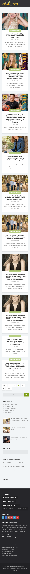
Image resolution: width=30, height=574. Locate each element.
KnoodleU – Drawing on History (12, 470)
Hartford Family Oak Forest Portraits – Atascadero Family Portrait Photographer (15, 197)
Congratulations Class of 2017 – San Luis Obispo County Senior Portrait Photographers (15, 158)
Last (9, 388)
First (4, 385)
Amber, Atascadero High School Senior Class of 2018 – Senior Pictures (15, 35)
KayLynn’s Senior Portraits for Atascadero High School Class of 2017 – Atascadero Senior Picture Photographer (15, 277)
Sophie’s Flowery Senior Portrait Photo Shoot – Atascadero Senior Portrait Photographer (15, 342)
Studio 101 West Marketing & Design (14, 466)
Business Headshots (11, 404)
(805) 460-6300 (7, 553)
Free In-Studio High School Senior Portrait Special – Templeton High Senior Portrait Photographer (15, 76)
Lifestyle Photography (11, 408)
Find (26, 394)
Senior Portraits (15, 30)
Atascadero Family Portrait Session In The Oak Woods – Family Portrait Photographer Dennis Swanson (15, 366)
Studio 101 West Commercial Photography (15, 462)
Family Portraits (15, 192)
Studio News (8, 412)
